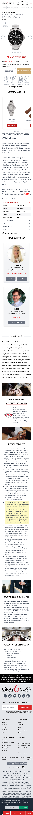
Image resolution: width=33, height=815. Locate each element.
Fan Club (4, 727)
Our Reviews (5, 730)
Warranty (4, 740)
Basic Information (10, 202)
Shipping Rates (6, 748)
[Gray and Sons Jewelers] (8, 3)
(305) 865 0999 (22, 748)
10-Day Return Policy (8, 742)
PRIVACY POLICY (4, 758)
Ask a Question (16, 322)
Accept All (24, 807)
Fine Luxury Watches (13, 7)
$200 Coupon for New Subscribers (17, 702)
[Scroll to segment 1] (12, 52)
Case (4, 223)
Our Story (4, 724)
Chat (11, 279)
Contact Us (22, 737)
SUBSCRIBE (25, 707)
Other (5, 229)
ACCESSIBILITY (13, 758)
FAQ (3, 732)
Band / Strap (7, 226)
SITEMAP (22, 758)
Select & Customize (11, 807)
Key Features (8, 220)
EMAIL (7, 813)
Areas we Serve (22, 753)
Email (22, 279)
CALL (21, 813)
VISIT (14, 813)
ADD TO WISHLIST (18, 57)
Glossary (4, 750)
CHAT (29, 812)
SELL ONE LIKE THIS (24, 71)
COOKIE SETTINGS (30, 758)
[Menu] (30, 3)
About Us (4, 722)
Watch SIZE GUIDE (11, 233)
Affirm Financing (6, 745)
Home (4, 8)
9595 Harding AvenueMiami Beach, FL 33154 (24, 744)
